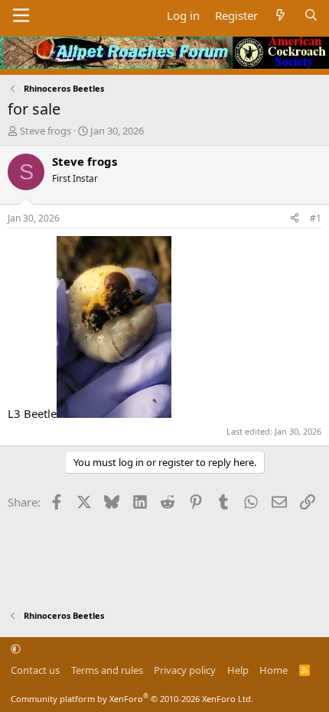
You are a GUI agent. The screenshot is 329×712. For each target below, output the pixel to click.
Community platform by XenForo (132, 698)
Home (273, 670)
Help (238, 670)
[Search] (311, 16)
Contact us (35, 670)
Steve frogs (45, 131)
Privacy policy (185, 670)
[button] (16, 648)
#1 (315, 218)
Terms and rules (107, 670)
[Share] (295, 219)
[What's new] (280, 16)
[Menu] (21, 15)
